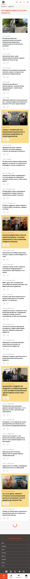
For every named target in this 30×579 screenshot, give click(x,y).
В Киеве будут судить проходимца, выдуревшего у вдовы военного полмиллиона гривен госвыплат (13, 193)
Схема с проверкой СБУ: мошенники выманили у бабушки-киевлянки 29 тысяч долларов (13, 133)
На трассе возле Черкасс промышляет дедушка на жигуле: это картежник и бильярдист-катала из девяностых (14, 163)
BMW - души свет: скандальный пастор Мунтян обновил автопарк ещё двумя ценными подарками (14, 284)
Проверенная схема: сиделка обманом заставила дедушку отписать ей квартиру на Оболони (13, 149)
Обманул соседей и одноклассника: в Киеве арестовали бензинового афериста (14, 358)
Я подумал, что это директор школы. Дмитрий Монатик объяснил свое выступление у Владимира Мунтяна (14, 423)
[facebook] (6, 571)
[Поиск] (24, 2)
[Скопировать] (7, 48)
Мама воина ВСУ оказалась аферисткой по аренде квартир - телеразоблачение (13, 453)
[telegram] (19, 571)
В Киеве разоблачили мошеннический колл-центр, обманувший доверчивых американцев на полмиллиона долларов (12, 42)
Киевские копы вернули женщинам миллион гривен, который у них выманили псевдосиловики (14, 72)
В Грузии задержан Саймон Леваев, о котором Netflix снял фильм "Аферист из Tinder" (14, 207)
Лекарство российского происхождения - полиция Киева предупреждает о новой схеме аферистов (13, 87)
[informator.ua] (3, 2)
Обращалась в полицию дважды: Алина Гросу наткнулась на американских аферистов (13, 344)
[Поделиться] (4, 48)
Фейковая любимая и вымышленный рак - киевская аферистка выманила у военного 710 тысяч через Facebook (14, 102)
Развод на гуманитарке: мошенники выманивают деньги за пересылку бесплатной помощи (14, 513)
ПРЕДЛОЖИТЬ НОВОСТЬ (15, 538)
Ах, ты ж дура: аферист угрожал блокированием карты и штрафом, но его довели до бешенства (13, 497)
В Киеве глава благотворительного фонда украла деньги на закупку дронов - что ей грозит (13, 298)
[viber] (24, 571)
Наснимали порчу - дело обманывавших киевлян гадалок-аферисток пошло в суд (13, 58)
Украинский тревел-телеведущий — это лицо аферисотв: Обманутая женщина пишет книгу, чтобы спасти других (14, 178)
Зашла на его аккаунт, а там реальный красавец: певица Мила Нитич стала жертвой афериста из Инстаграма (13, 438)
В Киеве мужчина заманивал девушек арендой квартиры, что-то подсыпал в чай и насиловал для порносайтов (14, 408)
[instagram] (11, 571)
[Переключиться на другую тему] (20, 2)
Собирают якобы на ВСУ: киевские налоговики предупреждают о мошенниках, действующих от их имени (13, 269)
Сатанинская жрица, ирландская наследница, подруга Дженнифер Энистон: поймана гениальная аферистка (13, 329)
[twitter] (15, 571)
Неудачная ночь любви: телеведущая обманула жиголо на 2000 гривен (14, 467)
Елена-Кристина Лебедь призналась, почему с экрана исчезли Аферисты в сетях (14, 254)
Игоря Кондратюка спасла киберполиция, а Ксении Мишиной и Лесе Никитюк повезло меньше (14, 238)
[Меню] (28, 2)
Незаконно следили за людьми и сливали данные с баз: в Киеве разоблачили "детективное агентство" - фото (14, 390)
